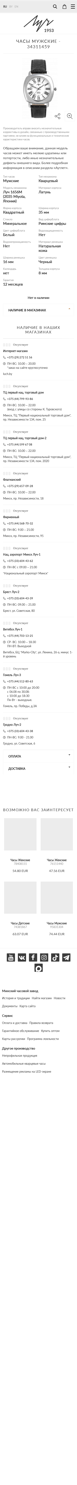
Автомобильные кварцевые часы (24, 1063)
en (16, 6)
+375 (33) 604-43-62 (20, 560)
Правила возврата (41, 1023)
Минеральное (15, 223)
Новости (59, 998)
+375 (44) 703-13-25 (20, 635)
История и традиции (16, 998)
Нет (42, 234)
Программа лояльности (43, 1039)
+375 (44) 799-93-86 (20, 398)
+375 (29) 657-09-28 (20, 486)
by (11, 6)
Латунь (45, 192)
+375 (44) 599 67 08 (19, 444)
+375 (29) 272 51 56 (19, 357)
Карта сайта (28, 1006)
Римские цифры (52, 223)
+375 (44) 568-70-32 (20, 523)
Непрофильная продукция (19, 1055)
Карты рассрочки (13, 1039)
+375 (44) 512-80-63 (20, 681)
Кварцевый (48, 180)
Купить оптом (50, 1031)
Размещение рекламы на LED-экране (26, 1071)
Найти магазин (42, 998)
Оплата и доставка (14, 1023)
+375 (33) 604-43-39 (20, 598)
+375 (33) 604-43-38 (20, 731)
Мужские (11, 180)
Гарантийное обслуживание (20, 1031)
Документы (9, 1006)
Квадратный (13, 212)
